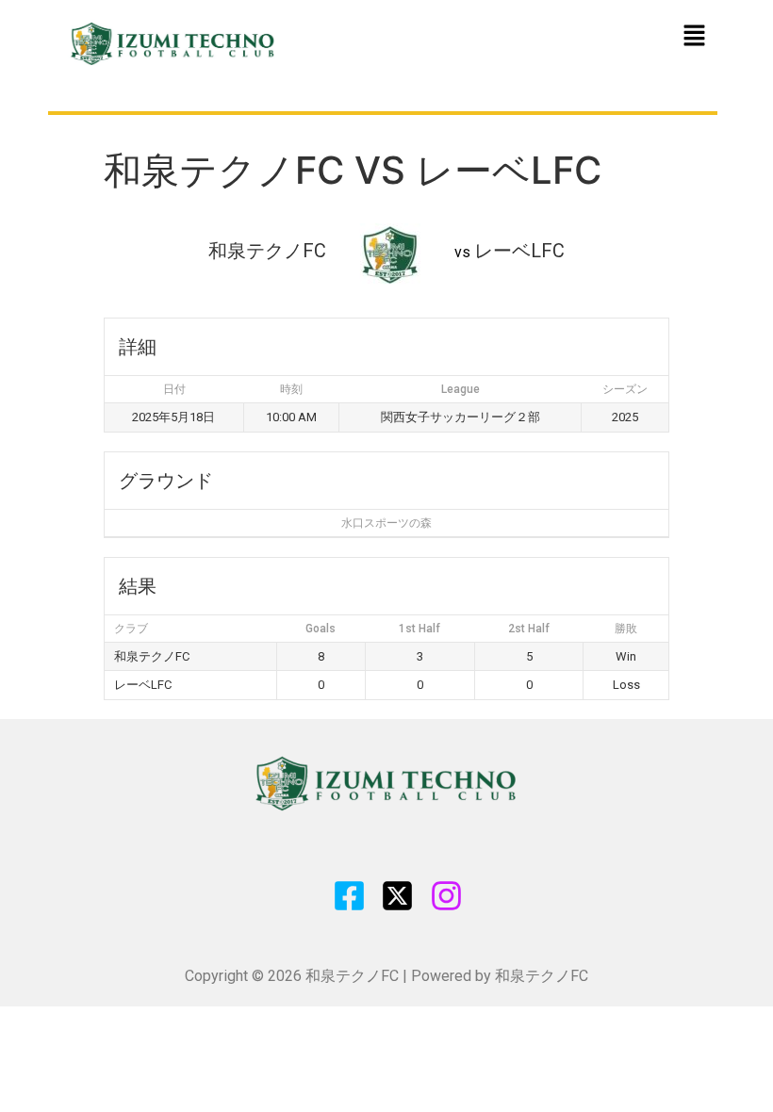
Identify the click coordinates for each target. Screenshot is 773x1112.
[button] (694, 36)
